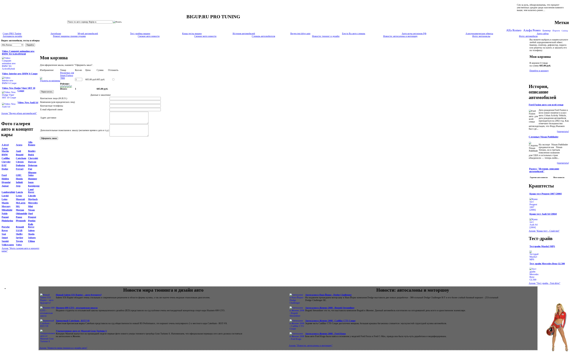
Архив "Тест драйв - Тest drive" (544, 283)
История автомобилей (244, 33)
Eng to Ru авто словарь (353, 33)
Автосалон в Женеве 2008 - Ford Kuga (325, 333)
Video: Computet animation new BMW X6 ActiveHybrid (18, 52)
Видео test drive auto (300, 33)
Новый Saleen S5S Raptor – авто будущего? (79, 295)
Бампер (547, 30)
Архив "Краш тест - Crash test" (544, 231)
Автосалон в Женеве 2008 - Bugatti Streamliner (329, 307)
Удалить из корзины (50, 80)
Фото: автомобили (528, 36)
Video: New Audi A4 (28, 102)
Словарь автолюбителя (263, 36)
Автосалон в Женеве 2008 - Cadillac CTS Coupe (330, 320)
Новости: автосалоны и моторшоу (400, 36)
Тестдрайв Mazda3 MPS (542, 246)
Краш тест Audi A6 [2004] (543, 214)
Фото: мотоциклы (481, 36)
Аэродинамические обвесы (479, 33)
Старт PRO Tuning (12, 33)
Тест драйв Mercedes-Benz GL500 (547, 263)
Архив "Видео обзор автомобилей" (19, 113)
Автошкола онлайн (12, 36)
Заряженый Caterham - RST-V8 (72, 320)
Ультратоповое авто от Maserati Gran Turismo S (81, 331)
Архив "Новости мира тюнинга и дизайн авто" (63, 348)
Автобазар (55, 33)
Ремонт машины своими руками (69, 36)
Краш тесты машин (192, 33)
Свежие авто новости (149, 36)
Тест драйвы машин (140, 33)
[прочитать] (563, 131)
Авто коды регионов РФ (414, 33)
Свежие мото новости (205, 36)
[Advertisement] (284, 44)
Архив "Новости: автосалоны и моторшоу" (311, 345)
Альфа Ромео (532, 30)
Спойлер (565, 31)
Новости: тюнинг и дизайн (325, 36)
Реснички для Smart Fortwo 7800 (67, 75)
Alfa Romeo (513, 30)
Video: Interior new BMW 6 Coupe (20, 73)
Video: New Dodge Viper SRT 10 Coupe (18, 89)
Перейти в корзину (539, 70)
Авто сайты (543, 33)
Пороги (556, 30)
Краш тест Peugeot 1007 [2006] (545, 193)
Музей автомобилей (88, 33)
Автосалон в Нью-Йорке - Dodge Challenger (328, 295)
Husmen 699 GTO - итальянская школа (77, 307)
